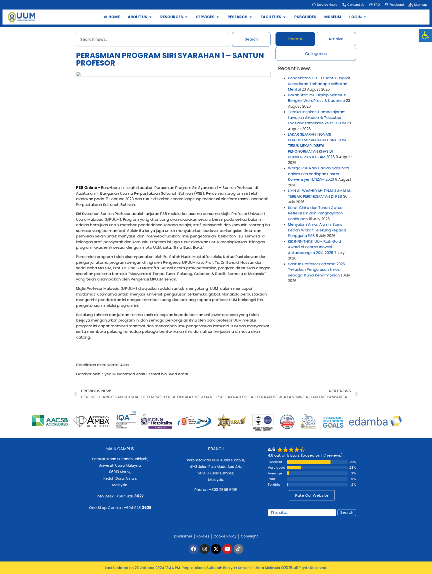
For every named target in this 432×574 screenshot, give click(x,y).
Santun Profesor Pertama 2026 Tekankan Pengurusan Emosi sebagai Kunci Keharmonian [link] (316, 269)
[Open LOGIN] (365, 17)
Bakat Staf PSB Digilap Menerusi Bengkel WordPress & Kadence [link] (317, 97)
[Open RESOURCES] (186, 17)
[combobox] (153, 39)
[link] (425, 35)
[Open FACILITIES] (284, 17)
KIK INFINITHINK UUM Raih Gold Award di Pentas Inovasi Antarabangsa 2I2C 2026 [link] (314, 247)
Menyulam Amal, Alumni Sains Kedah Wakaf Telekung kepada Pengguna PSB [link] (317, 230)
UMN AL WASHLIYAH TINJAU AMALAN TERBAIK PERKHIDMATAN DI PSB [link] (320, 193)
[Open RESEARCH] (250, 17)
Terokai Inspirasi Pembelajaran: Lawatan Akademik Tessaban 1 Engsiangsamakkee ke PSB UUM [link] (317, 117)
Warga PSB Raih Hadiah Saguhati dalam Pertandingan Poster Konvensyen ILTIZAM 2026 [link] (318, 173)
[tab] (295, 39)
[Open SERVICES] (218, 17)
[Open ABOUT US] (150, 17)
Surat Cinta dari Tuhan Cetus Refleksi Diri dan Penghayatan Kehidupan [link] (315, 213)
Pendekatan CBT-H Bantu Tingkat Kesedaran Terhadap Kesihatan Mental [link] (319, 83)
